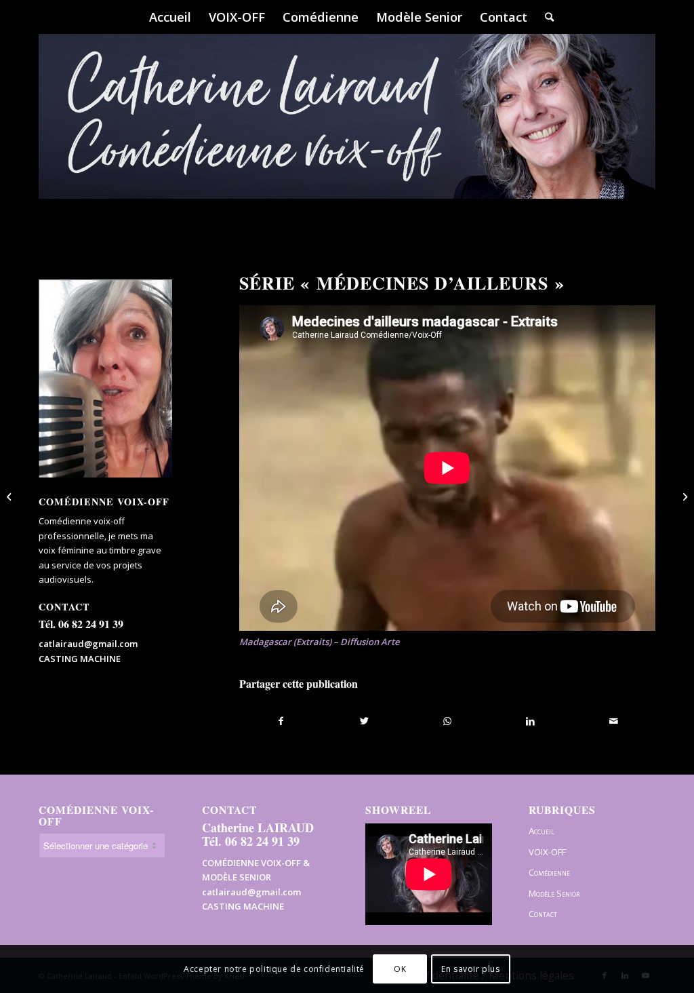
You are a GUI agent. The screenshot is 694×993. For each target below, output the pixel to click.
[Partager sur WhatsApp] (448, 721)
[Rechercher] (545, 17)
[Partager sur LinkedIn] (530, 721)
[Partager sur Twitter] (364, 721)
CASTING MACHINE (80, 659)
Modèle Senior (554, 893)
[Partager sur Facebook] (281, 721)
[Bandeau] (347, 135)
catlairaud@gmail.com (88, 644)
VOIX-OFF (547, 852)
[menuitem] (170, 17)
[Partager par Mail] (614, 721)
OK (400, 969)
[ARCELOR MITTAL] (10, 496)
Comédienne (549, 872)
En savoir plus (470, 969)
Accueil (541, 831)
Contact (543, 914)
